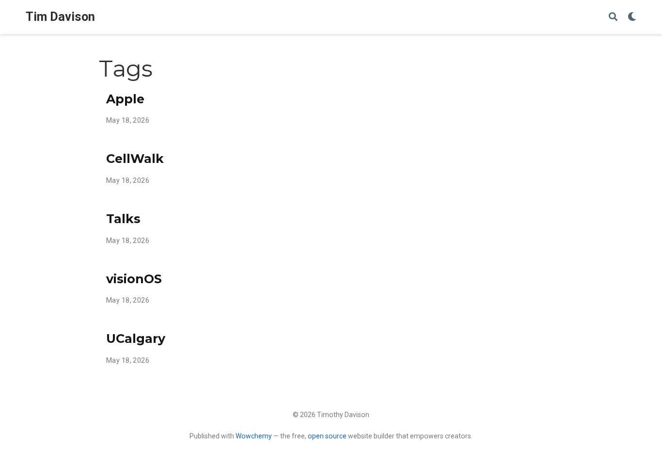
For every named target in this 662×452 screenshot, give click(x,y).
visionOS (134, 279)
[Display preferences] (632, 17)
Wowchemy (254, 436)
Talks (123, 218)
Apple (125, 99)
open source (327, 436)
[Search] (613, 17)
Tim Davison (60, 17)
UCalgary (135, 338)
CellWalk (135, 158)
